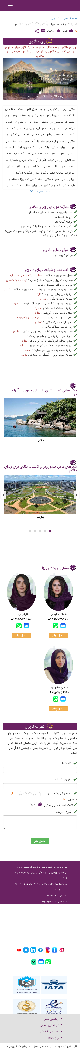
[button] (50, 531)
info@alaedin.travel (51, 931)
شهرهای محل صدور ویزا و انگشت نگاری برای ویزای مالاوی (40, 469)
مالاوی (40, 440)
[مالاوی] (40, 424)
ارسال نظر (40, 841)
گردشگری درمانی (49, 1025)
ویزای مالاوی (39, 41)
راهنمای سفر (52, 1019)
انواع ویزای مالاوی (56, 250)
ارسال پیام (58, 635)
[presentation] (76, 495)
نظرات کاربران (34, 727)
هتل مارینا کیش (49, 1031)
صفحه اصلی (70, 18)
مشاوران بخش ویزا (55, 568)
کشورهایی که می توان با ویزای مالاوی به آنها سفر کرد (42, 392)
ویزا (53, 18)
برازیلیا (40, 516)
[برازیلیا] (40, 500)
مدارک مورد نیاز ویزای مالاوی (49, 207)
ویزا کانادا (53, 1038)
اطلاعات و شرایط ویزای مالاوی (46, 270)
